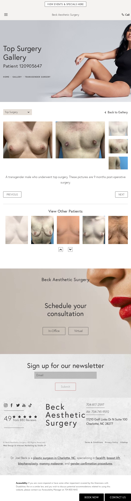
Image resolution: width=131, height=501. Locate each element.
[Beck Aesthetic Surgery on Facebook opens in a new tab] (11, 405)
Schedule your (65, 309)
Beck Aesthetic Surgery (65, 14)
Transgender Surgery (37, 77)
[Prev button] (60, 249)
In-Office (54, 331)
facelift (100, 458)
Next (121, 194)
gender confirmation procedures (91, 463)
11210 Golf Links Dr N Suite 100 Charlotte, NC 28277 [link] (106, 421)
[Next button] (70, 249)
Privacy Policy (111, 442)
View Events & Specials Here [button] (65, 4)
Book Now (92, 497)
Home (6, 77)
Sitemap (124, 442)
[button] (6, 14)
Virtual (78, 331)
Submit (65, 386)
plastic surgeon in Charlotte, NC (54, 458)
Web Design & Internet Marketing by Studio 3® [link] (24, 445)
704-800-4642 (71, 489)
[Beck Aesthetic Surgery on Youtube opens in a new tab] (23, 405)
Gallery (17, 77)
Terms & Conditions (94, 442)
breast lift (113, 458)
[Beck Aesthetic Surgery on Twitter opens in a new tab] (17, 405)
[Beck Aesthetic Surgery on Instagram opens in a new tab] (5, 405)
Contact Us (118, 497)
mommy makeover (51, 463)
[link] (20, 420)
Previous (12, 194)
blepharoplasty (28, 463)
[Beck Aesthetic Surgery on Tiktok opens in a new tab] (30, 405)
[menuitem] (6, 405)
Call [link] (127, 14)
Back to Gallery (117, 112)
